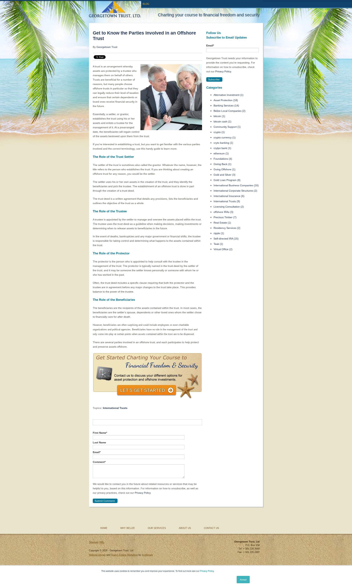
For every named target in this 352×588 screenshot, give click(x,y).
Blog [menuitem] (146, 4)
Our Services (157, 528)
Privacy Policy (207, 570)
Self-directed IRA (226, 238)
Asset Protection (226, 100)
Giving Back (222, 164)
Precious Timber (225, 217)
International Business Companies (236, 185)
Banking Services (226, 105)
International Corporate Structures (235, 190)
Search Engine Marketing (124, 554)
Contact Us (211, 528)
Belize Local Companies (229, 110)
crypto (219, 132)
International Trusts (115, 407)
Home (103, 528)
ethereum (221, 153)
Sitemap (93, 542)
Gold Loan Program (227, 180)
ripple (219, 233)
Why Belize (127, 528)
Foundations (223, 158)
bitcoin (219, 116)
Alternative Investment (228, 94)
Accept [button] (243, 579)
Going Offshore (224, 169)
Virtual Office (223, 249)
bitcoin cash (222, 121)
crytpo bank (222, 148)
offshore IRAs (223, 211)
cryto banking (223, 142)
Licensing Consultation (229, 206)
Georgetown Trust (106, 47)
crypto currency (225, 137)
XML (101, 542)
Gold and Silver (224, 174)
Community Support (227, 126)
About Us (185, 528)
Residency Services (227, 227)
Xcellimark (147, 554)
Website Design (97, 554)
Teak (218, 243)
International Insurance (229, 196)
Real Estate (222, 222)
